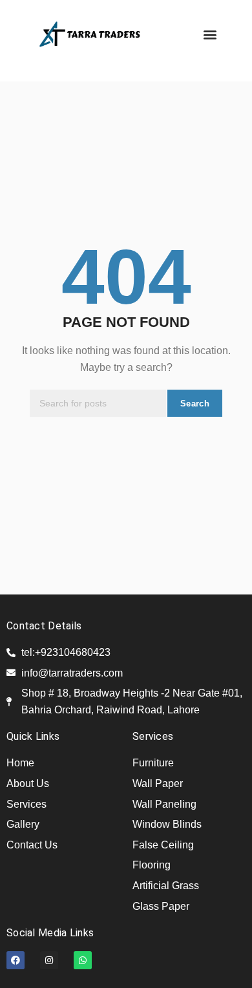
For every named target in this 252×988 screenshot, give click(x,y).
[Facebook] (15, 960)
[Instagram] (49, 960)
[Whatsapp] (83, 960)
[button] (209, 34)
